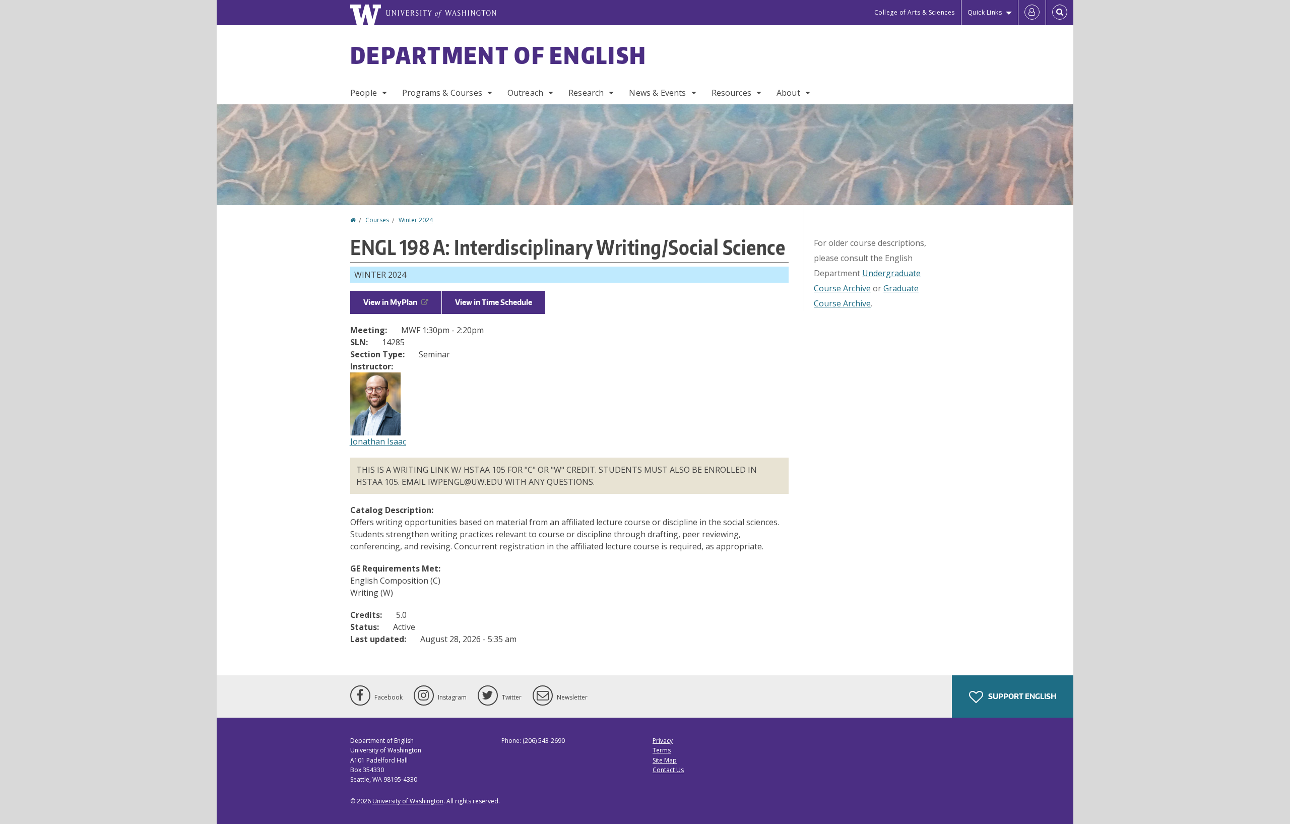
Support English (1021, 696)
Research (586, 92)
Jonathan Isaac (378, 441)
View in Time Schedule (493, 302)
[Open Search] (1059, 12)
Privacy (663, 740)
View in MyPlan (390, 302)
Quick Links (985, 12)
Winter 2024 (416, 220)
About (788, 92)
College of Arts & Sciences (914, 12)
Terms (662, 750)
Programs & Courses (442, 92)
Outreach (525, 92)
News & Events (657, 92)
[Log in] (1032, 12)
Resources (731, 92)
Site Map (665, 760)
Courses (377, 220)
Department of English (498, 55)
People (363, 92)
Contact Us (668, 770)
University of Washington (407, 801)
